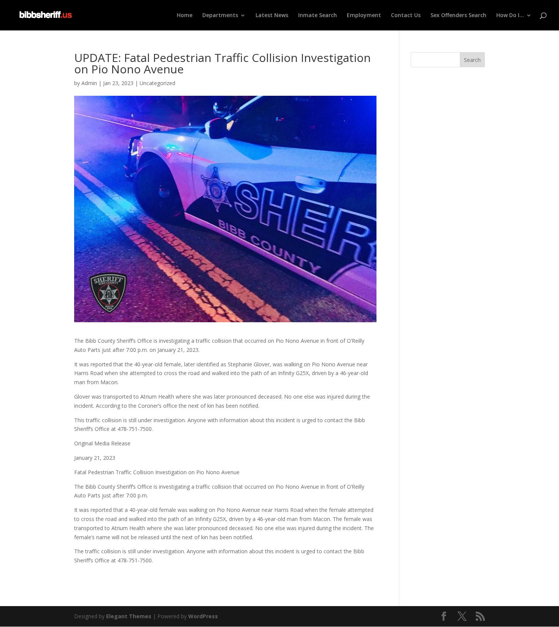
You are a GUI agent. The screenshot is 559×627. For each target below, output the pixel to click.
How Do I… (510, 16)
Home (184, 16)
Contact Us (406, 16)
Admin (89, 83)
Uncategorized (157, 83)
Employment (364, 16)
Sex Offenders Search (458, 16)
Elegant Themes (128, 616)
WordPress (203, 616)
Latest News (272, 16)
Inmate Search (317, 16)
